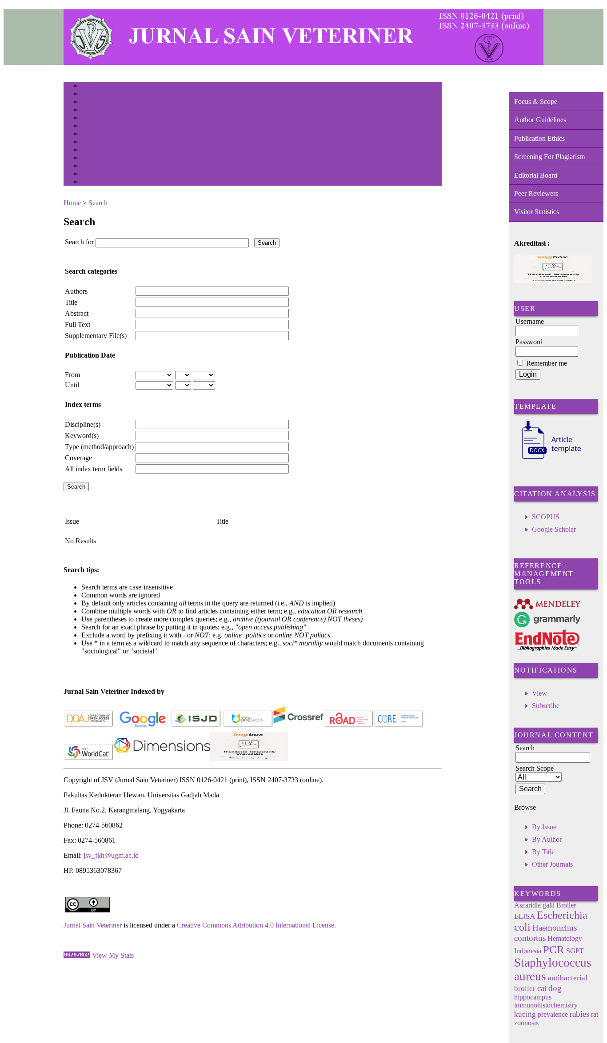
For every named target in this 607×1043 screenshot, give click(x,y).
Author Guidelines (540, 119)
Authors (76, 291)
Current (88, 126)
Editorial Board (535, 175)
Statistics (90, 150)
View (539, 693)
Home (87, 86)
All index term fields (93, 469)
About (87, 94)
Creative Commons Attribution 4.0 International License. (256, 925)
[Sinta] (249, 758)
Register (89, 110)
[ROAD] (348, 725)
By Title (543, 852)
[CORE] (399, 725)
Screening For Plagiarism (549, 156)
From (72, 374)
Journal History (96, 166)
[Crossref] (298, 725)
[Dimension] (162, 758)
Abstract (76, 313)
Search (87, 118)
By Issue (544, 827)
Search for (79, 242)
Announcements (97, 142)
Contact (89, 182)
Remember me (546, 363)
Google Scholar (554, 529)
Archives (90, 134)
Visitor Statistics (536, 211)
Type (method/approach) (99, 446)
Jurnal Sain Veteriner (93, 925)
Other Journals (552, 864)
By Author (547, 839)
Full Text (77, 324)
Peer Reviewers (536, 193)
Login (87, 102)
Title (71, 302)
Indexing (90, 174)
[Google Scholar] (142, 725)
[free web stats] (77, 955)
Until (72, 385)
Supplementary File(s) (96, 335)
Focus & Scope (535, 101)
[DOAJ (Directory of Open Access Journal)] (89, 725)
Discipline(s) (82, 424)
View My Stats (113, 955)
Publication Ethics (539, 138)
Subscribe (545, 705)
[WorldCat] (89, 758)
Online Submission (100, 158)
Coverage (78, 458)
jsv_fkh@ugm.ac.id (111, 855)
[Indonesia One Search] (248, 725)
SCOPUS (545, 517)
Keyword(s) (82, 435)
